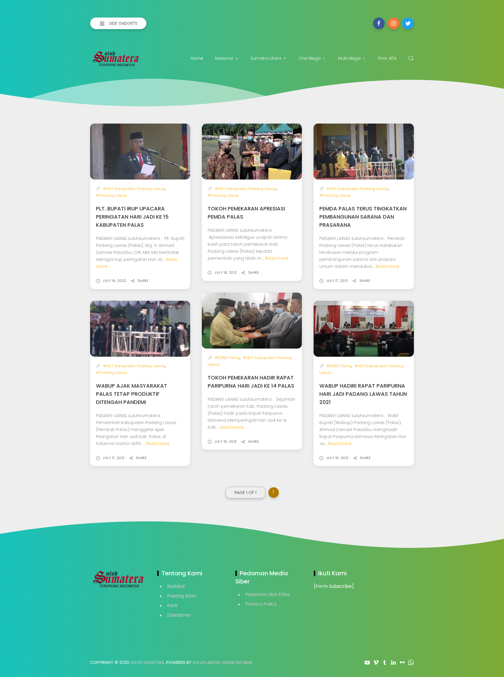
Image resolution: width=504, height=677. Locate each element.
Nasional (224, 58)
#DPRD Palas (227, 358)
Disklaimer (179, 615)
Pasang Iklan (181, 595)
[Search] (411, 58)
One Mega (310, 58)
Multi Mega (349, 58)
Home (197, 58)
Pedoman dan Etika (267, 594)
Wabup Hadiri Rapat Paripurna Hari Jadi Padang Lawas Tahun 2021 (363, 394)
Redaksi (176, 586)
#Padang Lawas (111, 195)
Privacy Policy (261, 604)
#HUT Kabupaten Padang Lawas (134, 188)
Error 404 (387, 58)
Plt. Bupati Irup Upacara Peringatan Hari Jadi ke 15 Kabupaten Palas (132, 216)
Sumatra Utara (266, 58)
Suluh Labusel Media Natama (222, 662)
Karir (172, 605)
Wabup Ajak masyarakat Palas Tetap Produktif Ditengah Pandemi (131, 394)
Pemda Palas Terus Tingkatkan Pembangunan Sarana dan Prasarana (363, 216)
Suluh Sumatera (147, 662)
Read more (276, 258)
